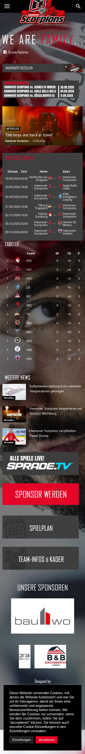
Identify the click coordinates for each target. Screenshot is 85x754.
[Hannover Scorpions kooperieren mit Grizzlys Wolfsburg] (14, 414)
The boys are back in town (28, 135)
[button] (78, 6)
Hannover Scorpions (17, 140)
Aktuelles (9, 397)
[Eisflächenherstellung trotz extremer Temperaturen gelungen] (14, 392)
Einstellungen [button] (21, 740)
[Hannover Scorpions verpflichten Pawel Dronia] (14, 436)
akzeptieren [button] (47, 740)
